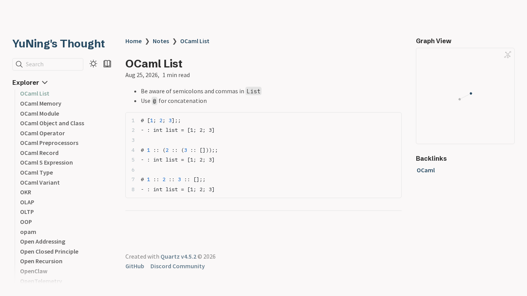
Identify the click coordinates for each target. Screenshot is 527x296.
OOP (26, 221)
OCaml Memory (40, 103)
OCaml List (34, 93)
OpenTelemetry (41, 281)
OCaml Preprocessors (49, 142)
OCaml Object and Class (52, 123)
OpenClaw (33, 271)
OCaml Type (36, 172)
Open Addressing (42, 241)
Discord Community (177, 266)
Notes (161, 41)
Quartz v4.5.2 (178, 256)
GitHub (134, 266)
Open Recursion (41, 261)
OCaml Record (39, 152)
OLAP (27, 202)
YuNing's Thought (58, 43)
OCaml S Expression (46, 162)
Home (133, 41)
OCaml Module (39, 113)
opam (28, 231)
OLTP (27, 211)
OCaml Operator (42, 133)
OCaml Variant (40, 182)
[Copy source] (393, 120)
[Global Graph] (507, 54)
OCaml (426, 170)
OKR (25, 192)
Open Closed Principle (49, 251)
